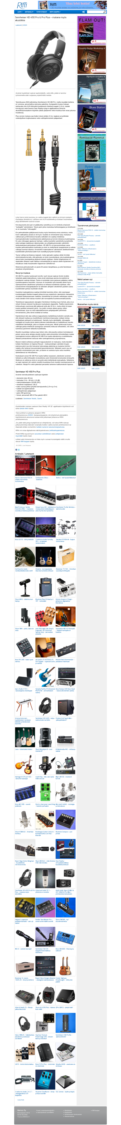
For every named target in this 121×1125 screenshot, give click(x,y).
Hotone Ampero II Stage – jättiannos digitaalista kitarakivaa (64, 601)
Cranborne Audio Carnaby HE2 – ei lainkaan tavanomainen (44, 541)
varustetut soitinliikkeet (42, 434)
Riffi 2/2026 (81, 325)
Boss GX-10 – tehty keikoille (24, 539)
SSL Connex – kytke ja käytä (65, 1092)
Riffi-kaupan (25, 441)
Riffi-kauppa (55, 12)
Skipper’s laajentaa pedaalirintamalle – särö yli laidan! (24, 921)
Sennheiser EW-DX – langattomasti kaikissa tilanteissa (42, 950)
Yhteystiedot (41, 12)
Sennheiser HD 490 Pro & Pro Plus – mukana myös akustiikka (25, 892)
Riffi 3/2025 (95, 347)
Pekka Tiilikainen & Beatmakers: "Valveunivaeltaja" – (87, 249)
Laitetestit (18, 25)
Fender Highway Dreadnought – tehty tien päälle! (64, 980)
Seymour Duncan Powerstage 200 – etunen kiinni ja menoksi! (44, 1036)
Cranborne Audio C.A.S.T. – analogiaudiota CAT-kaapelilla (24, 1093)
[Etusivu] (22, 5)
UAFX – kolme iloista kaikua (24, 1064)
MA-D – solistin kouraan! (23, 949)
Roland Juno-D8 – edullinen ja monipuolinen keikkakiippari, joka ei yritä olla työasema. (46, 509)
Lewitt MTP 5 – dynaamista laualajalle (89, 241)
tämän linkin (24, 408)
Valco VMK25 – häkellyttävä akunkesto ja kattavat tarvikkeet (24, 1036)
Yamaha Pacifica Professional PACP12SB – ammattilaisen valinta (45, 690)
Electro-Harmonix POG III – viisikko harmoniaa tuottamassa (24, 479)
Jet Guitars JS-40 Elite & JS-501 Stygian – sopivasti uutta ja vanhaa (45, 661)
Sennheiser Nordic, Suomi (32, 398)
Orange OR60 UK (83, 258)
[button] (46, 89)
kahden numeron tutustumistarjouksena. (50, 427)
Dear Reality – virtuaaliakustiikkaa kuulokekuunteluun (62, 862)
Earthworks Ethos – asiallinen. (86, 245)
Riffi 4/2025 (81, 347)
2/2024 (25, 25)
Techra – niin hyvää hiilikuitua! (66, 478)
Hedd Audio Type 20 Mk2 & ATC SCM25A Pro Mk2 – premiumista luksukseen (65, 892)
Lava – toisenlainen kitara (23, 749)
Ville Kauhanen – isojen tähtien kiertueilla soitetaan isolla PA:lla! (90, 273)
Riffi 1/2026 (95, 326)
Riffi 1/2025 (95, 368)
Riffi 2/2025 (81, 368)
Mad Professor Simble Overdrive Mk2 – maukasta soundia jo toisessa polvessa (24, 509)
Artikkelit (29, 12)
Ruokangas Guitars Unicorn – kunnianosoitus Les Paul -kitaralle (45, 833)
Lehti (19, 12)
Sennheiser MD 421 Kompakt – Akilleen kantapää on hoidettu (65, 630)
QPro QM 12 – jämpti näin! (64, 1007)
